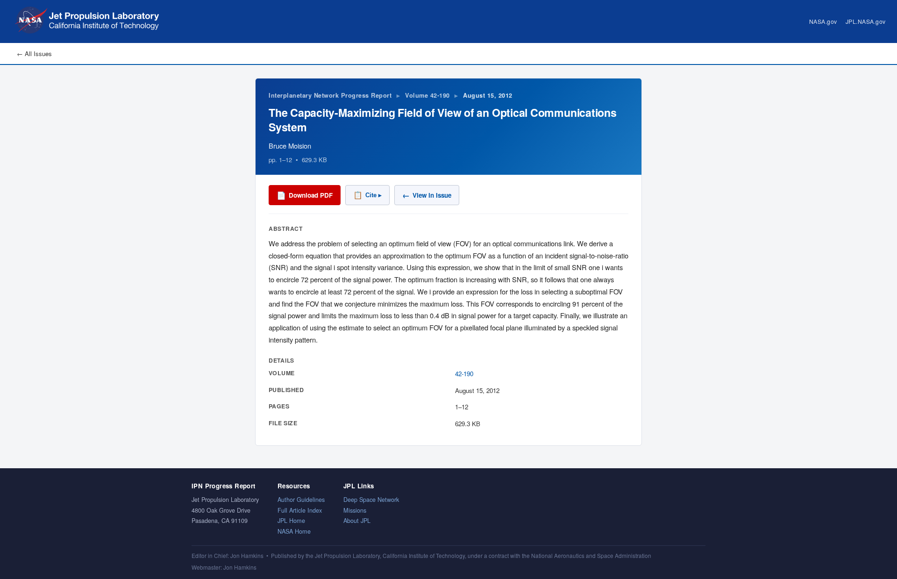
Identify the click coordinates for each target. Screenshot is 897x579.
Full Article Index (300, 510)
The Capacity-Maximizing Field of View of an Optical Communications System (443, 119)
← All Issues (34, 53)
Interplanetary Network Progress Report (330, 95)
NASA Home (294, 531)
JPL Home (291, 520)
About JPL (356, 520)
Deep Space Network (371, 499)
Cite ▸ (367, 195)
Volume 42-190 (427, 95)
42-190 (464, 373)
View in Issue (426, 195)
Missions (354, 510)
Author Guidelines (301, 499)
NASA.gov (823, 21)
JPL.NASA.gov (866, 21)
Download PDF (305, 195)
